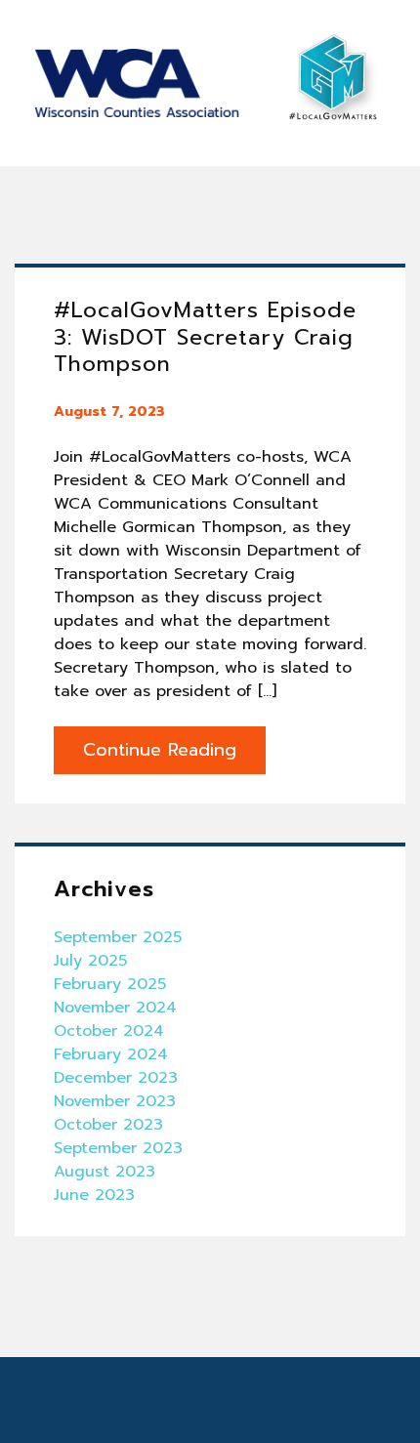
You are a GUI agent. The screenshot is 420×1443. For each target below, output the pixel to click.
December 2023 (116, 1078)
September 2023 (118, 1148)
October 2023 (108, 1124)
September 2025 (118, 937)
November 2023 (115, 1101)
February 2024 (111, 1054)
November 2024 (115, 1007)
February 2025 (110, 984)
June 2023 (94, 1195)
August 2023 (104, 1171)
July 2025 (90, 960)
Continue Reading (159, 749)
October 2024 (109, 1031)
